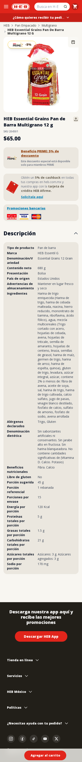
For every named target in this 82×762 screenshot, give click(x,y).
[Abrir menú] (6, 6)
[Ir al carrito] (75, 6)
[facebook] (22, 739)
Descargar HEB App (41, 636)
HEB (6, 25)
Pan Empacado (25, 25)
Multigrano (49, 25)
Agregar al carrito (45, 755)
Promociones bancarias (26, 208)
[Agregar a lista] (73, 42)
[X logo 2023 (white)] (56, 739)
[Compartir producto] (76, 119)
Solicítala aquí (32, 197)
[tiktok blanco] (34, 739)
